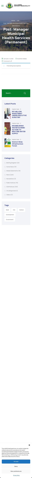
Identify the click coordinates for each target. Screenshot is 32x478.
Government (9, 219)
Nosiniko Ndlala (22, 59)
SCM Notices (10, 187)
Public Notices (10, 183)
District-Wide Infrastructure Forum (17, 144)
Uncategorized (11, 191)
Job (18, 20)
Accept (16, 461)
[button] (29, 445)
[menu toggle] (2, 6)
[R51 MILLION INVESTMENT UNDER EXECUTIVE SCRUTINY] (7, 113)
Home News (10, 167)
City (14, 210)
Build (7, 210)
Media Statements (12, 171)
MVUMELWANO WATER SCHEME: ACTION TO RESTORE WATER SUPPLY (18, 129)
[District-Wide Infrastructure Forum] (7, 142)
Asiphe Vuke (15, 109)
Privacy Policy (16, 475)
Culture (21, 210)
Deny (16, 466)
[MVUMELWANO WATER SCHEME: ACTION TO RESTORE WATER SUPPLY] (7, 128)
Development (10, 214)
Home (13, 20)
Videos (8, 195)
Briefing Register (11, 163)
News (8, 175)
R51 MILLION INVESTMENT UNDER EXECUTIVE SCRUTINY (19, 114)
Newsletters (10, 179)
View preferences (16, 471)
